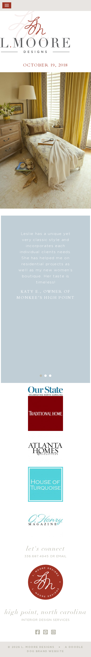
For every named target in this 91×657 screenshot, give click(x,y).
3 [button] (50, 376)
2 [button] (45, 376)
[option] (45, 266)
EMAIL (61, 556)
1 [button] (41, 376)
